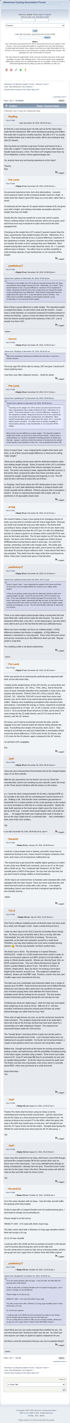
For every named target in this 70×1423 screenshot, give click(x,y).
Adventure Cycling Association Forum (24, 2)
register (48, 15)
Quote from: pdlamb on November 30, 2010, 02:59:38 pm (27, 278)
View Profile (10, 120)
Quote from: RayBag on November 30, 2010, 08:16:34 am (27, 351)
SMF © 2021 (34, 1413)
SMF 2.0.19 (24, 1413)
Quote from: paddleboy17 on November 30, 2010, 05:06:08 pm (29, 398)
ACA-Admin (26, 87)
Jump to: (62, 1379)
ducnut (12, 338)
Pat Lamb (13, 179)
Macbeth (13, 839)
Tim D (11, 910)
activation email (42, 17)
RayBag (12, 116)
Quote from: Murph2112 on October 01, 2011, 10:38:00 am (27, 1276)
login (40, 15)
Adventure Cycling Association (45, 1410)
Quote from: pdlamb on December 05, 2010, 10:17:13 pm (27, 580)
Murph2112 (14, 1188)
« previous (57, 97)
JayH (11, 758)
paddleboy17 (15, 265)
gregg (11, 506)
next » (64, 97)
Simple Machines (46, 1413)
